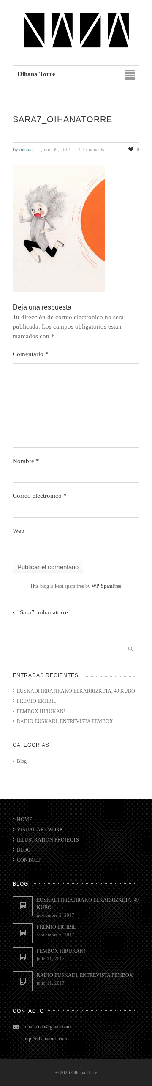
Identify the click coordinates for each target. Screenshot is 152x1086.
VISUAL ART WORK (40, 830)
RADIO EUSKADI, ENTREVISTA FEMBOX (65, 721)
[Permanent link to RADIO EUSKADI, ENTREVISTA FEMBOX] (23, 981)
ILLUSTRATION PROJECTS (48, 840)
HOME (24, 820)
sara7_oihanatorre (40, 612)
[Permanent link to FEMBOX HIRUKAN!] (23, 957)
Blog (22, 761)
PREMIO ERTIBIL (36, 701)
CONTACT (29, 860)
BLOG (24, 850)
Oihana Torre (84, 1072)
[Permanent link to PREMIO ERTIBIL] (23, 933)
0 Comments (91, 149)
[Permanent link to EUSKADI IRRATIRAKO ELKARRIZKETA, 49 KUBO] (23, 906)
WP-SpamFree (106, 586)
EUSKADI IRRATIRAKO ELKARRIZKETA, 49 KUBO (76, 691)
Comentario (31, 354)
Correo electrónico (40, 495)
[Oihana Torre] (76, 47)
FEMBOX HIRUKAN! (41, 711)
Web (18, 530)
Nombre (26, 461)
